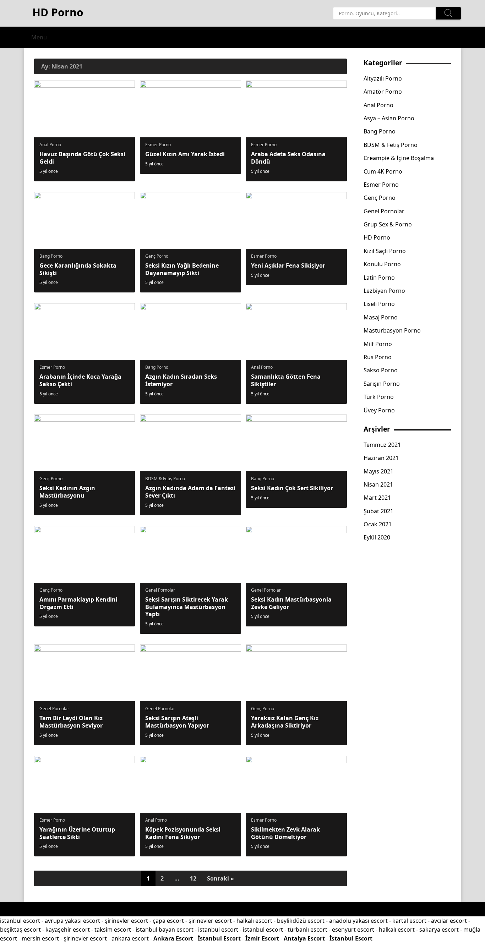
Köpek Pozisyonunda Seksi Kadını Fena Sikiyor (182, 833)
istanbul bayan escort (165, 929)
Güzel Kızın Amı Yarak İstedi (185, 154)
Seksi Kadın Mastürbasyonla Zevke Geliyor (291, 603)
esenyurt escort (353, 929)
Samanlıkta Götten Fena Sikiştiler (286, 380)
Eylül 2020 (377, 537)
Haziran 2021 (381, 458)
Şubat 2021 (378, 511)
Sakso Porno (381, 370)
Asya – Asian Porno (389, 118)
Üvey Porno (379, 410)
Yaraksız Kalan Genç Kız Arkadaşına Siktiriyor (284, 721)
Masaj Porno (381, 317)
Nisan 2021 (378, 484)
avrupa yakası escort (72, 921)
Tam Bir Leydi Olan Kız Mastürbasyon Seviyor (71, 721)
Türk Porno (379, 397)
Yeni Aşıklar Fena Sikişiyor (288, 265)
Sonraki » (220, 878)
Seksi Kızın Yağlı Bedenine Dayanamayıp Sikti (182, 269)
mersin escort (40, 938)
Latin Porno (379, 277)
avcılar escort (449, 921)
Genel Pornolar (160, 590)
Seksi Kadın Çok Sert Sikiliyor (292, 488)
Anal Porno (50, 145)
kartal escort (409, 921)
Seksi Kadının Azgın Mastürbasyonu (67, 491)
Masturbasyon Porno (392, 330)
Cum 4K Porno (383, 171)
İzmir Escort (262, 938)
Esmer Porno (158, 145)
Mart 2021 (377, 497)
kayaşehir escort (67, 929)
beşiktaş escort (20, 929)
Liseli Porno (379, 304)
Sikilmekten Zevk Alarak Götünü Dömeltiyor (285, 833)
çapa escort (168, 921)
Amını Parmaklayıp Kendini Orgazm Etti (78, 603)
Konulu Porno (382, 264)
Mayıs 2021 (378, 471)
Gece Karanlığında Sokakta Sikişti (77, 269)
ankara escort (130, 938)
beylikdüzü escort (301, 921)
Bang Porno (50, 256)
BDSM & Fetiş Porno (165, 479)
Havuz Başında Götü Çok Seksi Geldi (82, 157)
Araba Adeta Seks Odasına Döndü (288, 157)
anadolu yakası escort (358, 921)
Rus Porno (378, 357)
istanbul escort (20, 921)
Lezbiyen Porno (384, 291)
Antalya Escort (304, 938)
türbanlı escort (307, 929)
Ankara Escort (173, 938)
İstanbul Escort (219, 938)
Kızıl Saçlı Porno (385, 251)
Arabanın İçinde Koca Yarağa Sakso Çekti (80, 380)
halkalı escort (254, 921)
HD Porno (377, 237)
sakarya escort (439, 929)
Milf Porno (378, 344)
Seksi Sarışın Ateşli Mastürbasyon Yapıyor (177, 721)
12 (193, 878)
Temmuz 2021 (382, 445)
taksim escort (112, 929)
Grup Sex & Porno (388, 224)
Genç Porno (156, 256)
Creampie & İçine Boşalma (399, 158)
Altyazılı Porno (383, 78)
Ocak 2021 (378, 524)
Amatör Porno (383, 91)
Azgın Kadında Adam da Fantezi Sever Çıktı (190, 491)
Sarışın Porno (382, 384)
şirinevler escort (126, 921)
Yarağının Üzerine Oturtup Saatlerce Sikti (77, 833)
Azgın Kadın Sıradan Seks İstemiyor (181, 380)
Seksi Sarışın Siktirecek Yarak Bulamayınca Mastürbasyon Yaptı (186, 607)
